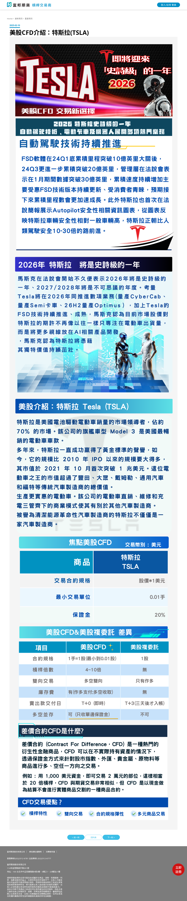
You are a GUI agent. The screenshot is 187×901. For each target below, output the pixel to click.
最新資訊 (18, 18)
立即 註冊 (178, 869)
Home (9, 18)
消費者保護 (50, 852)
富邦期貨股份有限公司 (16, 852)
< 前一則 (76, 837)
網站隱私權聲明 (35, 852)
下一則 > (111, 837)
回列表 (93, 837)
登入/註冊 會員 (168, 4)
